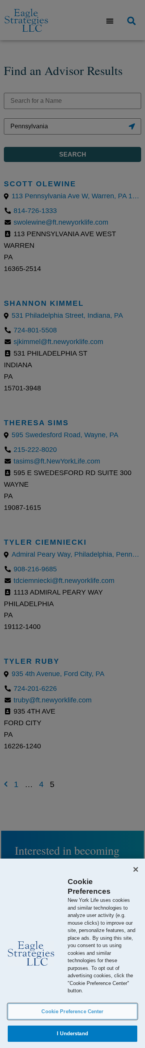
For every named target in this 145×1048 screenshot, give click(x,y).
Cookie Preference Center (72, 1011)
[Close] (135, 869)
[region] (72, 953)
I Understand (72, 1033)
